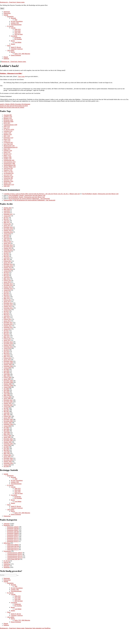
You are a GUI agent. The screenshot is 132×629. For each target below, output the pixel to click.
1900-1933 (17, 29)
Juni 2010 (6, 351)
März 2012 (7, 317)
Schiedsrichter (9, 160)
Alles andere (10, 50)
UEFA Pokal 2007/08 (13, 559)
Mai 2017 (6, 219)
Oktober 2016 (7, 230)
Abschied (8, 115)
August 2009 (7, 368)
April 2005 (7, 452)
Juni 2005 (6, 448)
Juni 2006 (6, 429)
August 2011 (7, 329)
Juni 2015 (6, 254)
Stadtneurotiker (8, 200)
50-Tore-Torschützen (17, 21)
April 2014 (7, 277)
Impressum (7, 11)
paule (1, 104)
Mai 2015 (6, 256)
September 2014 (8, 269)
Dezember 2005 (8, 439)
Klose (7, 139)
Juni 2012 (6, 313)
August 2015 (7, 251)
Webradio (6, 565)
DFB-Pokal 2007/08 (13, 546)
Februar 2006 (7, 435)
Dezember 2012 (8, 303)
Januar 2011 (7, 340)
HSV (7, 136)
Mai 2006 (6, 431)
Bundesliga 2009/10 (13, 535)
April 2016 (7, 238)
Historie (6, 57)
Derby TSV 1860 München (22, 53)
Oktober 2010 (7, 345)
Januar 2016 (7, 243)
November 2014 (8, 266)
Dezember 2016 (8, 227)
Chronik (13, 28)
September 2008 (8, 385)
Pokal (8, 45)
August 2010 (7, 348)
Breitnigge (8, 120)
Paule (7, 149)
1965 (15, 19)
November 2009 (8, 363)
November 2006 (8, 421)
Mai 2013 (6, 295)
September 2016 (8, 232)
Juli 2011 (6, 330)
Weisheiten (8, 181)
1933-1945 (17, 31)
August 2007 (7, 406)
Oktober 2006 (7, 422)
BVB (7, 123)
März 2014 (7, 279)
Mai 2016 (6, 237)
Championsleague (10, 124)
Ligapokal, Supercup (17, 49)
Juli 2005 (6, 447)
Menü (2, 8)
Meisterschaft (9, 145)
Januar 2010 (7, 359)
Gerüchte (8, 131)
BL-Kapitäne (18, 39)
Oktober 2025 (7, 207)
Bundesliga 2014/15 (13, 541)
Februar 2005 (7, 455)
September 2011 (8, 327)
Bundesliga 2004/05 (13, 527)
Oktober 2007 (7, 403)
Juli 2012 (6, 311)
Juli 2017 (6, 217)
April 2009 (7, 374)
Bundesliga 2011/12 (12, 538)
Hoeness (8, 134)
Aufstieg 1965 (15, 23)
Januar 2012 (7, 321)
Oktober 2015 (7, 248)
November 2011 (8, 324)
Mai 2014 (6, 275)
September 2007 (8, 405)
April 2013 (7, 296)
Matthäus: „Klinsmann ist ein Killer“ (11, 73)
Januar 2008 (7, 398)
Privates (7, 154)
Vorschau (8, 179)
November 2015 (8, 246)
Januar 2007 (7, 418)
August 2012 (7, 309)
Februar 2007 (7, 416)
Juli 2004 (6, 466)
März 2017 (7, 222)
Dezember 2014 (8, 264)
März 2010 (7, 356)
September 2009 (8, 366)
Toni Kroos (8, 168)
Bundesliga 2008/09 (13, 533)
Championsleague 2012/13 (14, 557)
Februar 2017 (7, 224)
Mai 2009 (6, 372)
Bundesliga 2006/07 (13, 530)
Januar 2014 (7, 282)
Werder (7, 183)
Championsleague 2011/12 (14, 556)
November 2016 (8, 229)
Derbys (13, 52)
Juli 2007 (6, 408)
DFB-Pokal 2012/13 (13, 549)
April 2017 (7, 220)
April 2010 (7, 355)
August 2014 (7, 271)
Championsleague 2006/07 (14, 552)
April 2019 (7, 211)
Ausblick (8, 116)
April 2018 (7, 212)
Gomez (7, 133)
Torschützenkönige (16, 24)
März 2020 (7, 209)
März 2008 (7, 395)
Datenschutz (7, 13)
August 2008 (7, 387)
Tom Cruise (21, 76)
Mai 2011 (6, 334)
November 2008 (8, 382)
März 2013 (7, 298)
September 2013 (8, 288)
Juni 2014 (6, 274)
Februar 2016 (7, 241)
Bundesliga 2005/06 (13, 528)
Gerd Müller (17, 42)
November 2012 (8, 304)
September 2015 (8, 250)
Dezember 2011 (8, 322)
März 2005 (7, 453)
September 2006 (8, 424)
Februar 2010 (7, 358)
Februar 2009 (7, 377)
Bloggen (8, 118)
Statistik (6, 15)
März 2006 (7, 434)
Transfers (8, 170)
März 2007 (7, 414)
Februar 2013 (7, 300)
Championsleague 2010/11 (14, 554)
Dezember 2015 (8, 245)
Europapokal (7, 551)
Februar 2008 (7, 397)
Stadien (13, 44)
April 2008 (7, 393)
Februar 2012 (7, 319)
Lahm (7, 141)
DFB (7, 126)
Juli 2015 (6, 253)
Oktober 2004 (7, 461)
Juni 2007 (6, 410)
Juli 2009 (6, 369)
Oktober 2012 (7, 306)
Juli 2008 (6, 389)
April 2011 (7, 335)
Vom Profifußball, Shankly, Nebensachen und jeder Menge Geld (100, 193)
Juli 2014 (6, 272)
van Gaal (8, 175)
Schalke (7, 158)
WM (7, 186)
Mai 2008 (6, 392)
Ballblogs (6, 58)
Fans (7, 128)
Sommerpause (9, 163)
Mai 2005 (6, 450)
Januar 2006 (7, 437)
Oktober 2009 (7, 364)
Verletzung (8, 176)
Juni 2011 (6, 332)
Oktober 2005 (7, 442)
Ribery (7, 155)
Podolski (8, 150)
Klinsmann (8, 137)
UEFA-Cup (8, 171)
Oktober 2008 (7, 384)
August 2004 (7, 464)
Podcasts (6, 562)
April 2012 (7, 316)
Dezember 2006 (8, 419)
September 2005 (8, 443)
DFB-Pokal (7, 543)
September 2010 (8, 346)
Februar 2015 (7, 261)
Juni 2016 (6, 235)
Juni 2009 (6, 371)
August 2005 (7, 445)
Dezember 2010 (8, 342)
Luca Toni (8, 144)
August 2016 (7, 233)
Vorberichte (8, 178)
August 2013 (7, 290)
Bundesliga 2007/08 (13, 531)
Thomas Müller (10, 166)
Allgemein (27, 104)
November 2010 (8, 343)
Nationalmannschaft (11, 147)
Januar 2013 (7, 301)
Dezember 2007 (8, 400)
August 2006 (7, 426)
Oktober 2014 (7, 267)
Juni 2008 (6, 390)
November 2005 (8, 440)
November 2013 (8, 285)
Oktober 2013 (7, 287)
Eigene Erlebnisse (16, 55)
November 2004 (8, 460)
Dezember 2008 (8, 380)
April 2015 (7, 258)
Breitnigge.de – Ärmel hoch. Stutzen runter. (12, 2)
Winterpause (9, 184)
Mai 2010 (6, 353)
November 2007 (8, 401)
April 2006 (7, 432)
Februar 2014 (7, 280)
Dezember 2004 (8, 458)
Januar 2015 (7, 262)
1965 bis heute (18, 34)
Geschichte (14, 36)
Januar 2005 (7, 456)
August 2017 (7, 216)
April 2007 (7, 413)
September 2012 (8, 308)
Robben (7, 157)
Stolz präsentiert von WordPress (41, 628)
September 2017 (8, 214)
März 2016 (7, 240)
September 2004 (8, 463)
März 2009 (7, 376)
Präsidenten (17, 37)
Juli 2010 (6, 350)
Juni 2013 (6, 293)
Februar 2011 (7, 338)
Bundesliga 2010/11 (12, 536)
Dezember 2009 (8, 361)
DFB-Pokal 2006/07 (13, 544)
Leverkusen (8, 142)
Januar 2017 (7, 225)
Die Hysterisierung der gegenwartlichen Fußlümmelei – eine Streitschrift (29, 198)
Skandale (13, 18)
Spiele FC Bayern (16, 47)
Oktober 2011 (7, 325)
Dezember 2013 (8, 283)
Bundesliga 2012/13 (13, 540)
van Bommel (9, 173)
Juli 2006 (6, 427)
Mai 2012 (6, 314)
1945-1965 (17, 32)
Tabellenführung (10, 165)
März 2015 (7, 259)
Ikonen (13, 40)
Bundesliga (10, 16)
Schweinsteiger (10, 162)
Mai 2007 (6, 411)
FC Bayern (10, 26)
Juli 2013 (6, 292)
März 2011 (7, 337)
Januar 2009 (7, 379)
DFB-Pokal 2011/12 (13, 548)
